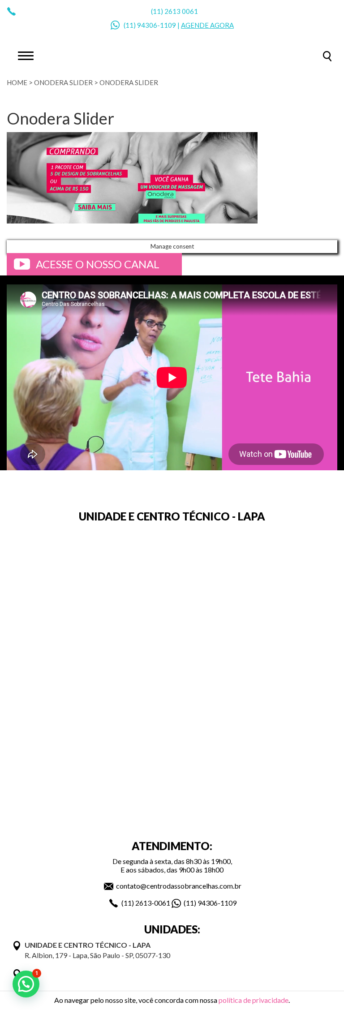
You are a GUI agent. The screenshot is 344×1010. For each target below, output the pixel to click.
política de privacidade (253, 1000)
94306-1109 (156, 25)
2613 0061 (181, 11)
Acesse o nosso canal (97, 264)
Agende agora (207, 25)
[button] (26, 984)
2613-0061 (152, 902)
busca (327, 56)
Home (17, 82)
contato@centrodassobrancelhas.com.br (178, 885)
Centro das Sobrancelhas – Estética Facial (172, 55)
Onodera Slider (63, 82)
